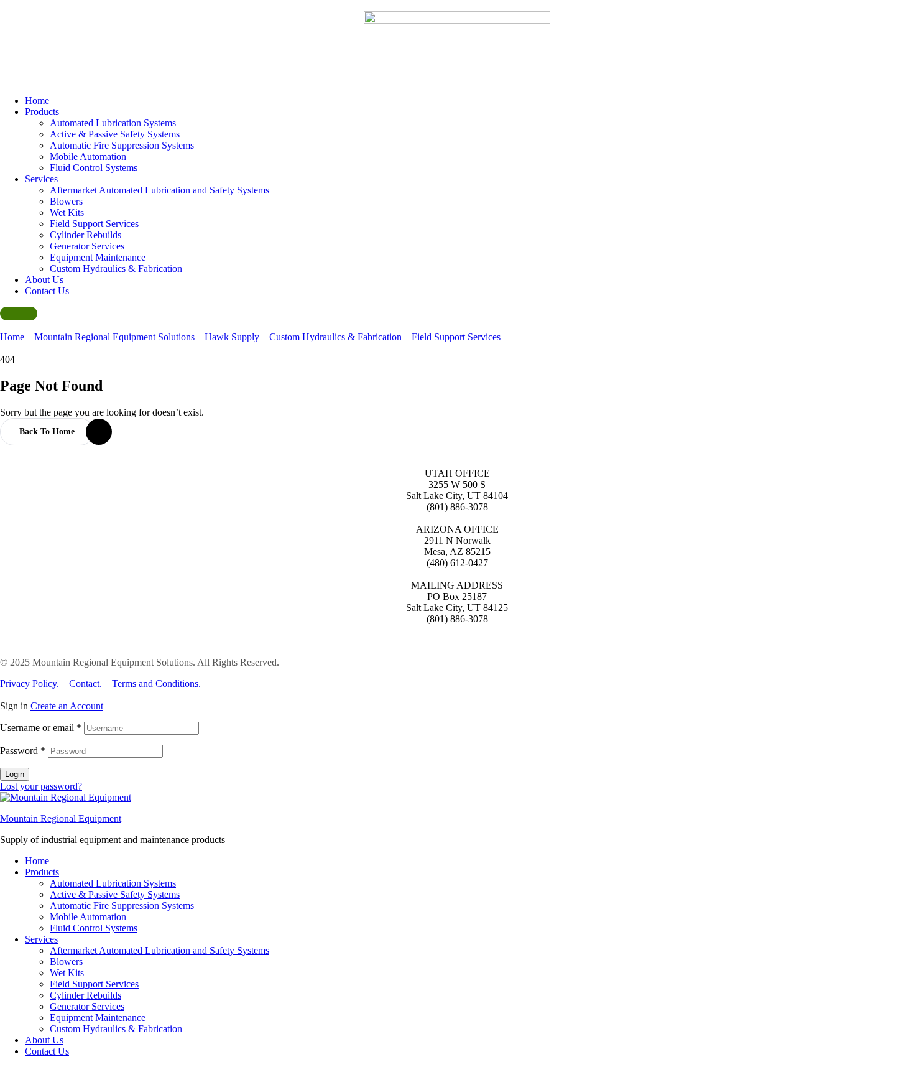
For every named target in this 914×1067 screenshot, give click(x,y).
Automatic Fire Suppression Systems (122, 905)
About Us (44, 1040)
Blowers (66, 961)
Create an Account (66, 706)
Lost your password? (41, 786)
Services (41, 939)
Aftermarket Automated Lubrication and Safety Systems (159, 950)
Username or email (40, 727)
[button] (18, 313)
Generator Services (87, 1006)
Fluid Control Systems (93, 928)
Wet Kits (67, 972)
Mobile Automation (88, 916)
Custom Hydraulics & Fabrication (116, 1028)
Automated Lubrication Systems (113, 883)
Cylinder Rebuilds (85, 995)
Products (42, 872)
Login (14, 774)
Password (22, 750)
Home (37, 860)
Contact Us (47, 1051)
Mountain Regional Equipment (60, 818)
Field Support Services (94, 984)
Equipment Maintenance (97, 1017)
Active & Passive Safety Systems (115, 894)
